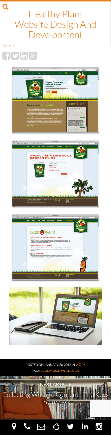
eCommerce (50, 370)
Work (80, 364)
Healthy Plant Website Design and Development (55, 24)
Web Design (70, 370)
